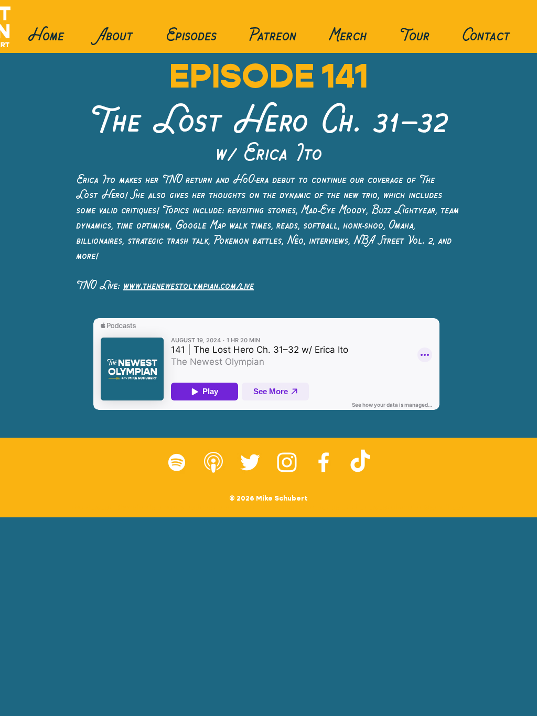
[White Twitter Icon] (250, 462)
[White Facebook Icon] (323, 462)
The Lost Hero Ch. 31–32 (268, 121)
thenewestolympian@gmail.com (409, 507)
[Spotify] (177, 462)
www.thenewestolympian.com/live (188, 285)
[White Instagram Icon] (287, 462)
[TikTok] (360, 462)
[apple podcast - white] (213, 462)
